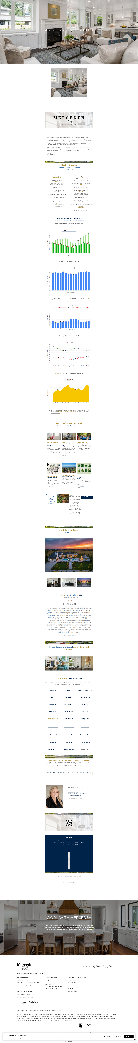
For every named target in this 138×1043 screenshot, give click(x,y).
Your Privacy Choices (69, 1041)
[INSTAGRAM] (89, 966)
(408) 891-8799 (72, 991)
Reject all (107, 1036)
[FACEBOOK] (85, 966)
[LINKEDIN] (93, 966)
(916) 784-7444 (50, 980)
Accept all (129, 1036)
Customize (118, 1036)
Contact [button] (69, 938)
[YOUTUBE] (98, 966)
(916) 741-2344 (72, 983)
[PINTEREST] (102, 966)
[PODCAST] (110, 966)
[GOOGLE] (106, 966)
